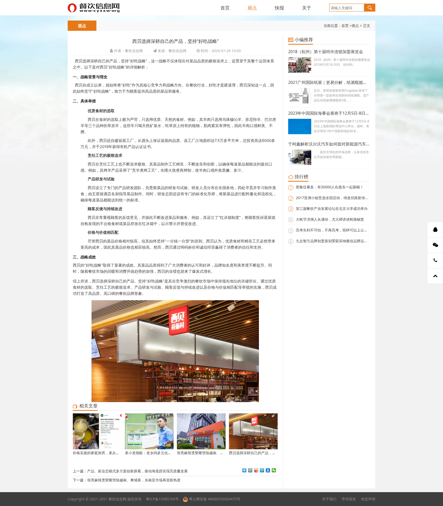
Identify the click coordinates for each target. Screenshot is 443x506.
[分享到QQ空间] (250, 470)
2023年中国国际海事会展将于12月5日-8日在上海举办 (329, 113)
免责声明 (368, 499)
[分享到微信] (274, 470)
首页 (225, 8)
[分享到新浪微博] (256, 470)
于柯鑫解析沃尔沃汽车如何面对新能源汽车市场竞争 (329, 144)
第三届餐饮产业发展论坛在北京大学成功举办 (332, 208)
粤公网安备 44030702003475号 (214, 499)
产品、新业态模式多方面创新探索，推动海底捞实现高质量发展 (137, 471)
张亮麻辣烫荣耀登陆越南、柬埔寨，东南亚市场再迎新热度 (133, 480)
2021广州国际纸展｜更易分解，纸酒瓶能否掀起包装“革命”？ (329, 82)
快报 (279, 8)
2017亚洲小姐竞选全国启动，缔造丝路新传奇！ (334, 197)
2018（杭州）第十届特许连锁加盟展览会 (325, 51)
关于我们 (329, 499)
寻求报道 (348, 499)
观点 (252, 8)
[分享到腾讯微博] (262, 470)
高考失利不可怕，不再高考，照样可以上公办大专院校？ (341, 230)
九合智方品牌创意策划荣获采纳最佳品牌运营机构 (335, 240)
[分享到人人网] (268, 470)
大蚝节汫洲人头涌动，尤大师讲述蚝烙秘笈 (330, 219)
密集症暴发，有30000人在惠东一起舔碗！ (330, 186)
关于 (306, 8)
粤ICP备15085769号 (162, 499)
